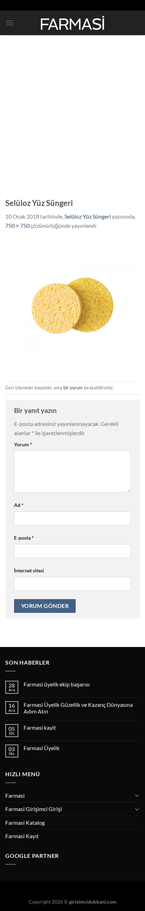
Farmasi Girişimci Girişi (33, 808)
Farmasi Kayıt (22, 836)
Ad (19, 505)
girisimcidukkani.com (92, 902)
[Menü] (9, 22)
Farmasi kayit (40, 727)
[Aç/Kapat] (137, 795)
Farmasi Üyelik (41, 747)
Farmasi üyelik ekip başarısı (57, 684)
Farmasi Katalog (25, 822)
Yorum (23, 444)
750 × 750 (17, 225)
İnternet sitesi (29, 570)
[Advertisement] (72, 111)
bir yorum (73, 387)
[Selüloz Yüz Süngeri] (72, 305)
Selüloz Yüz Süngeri (87, 216)
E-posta (24, 538)
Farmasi (15, 795)
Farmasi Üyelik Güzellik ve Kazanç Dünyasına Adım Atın (78, 708)
